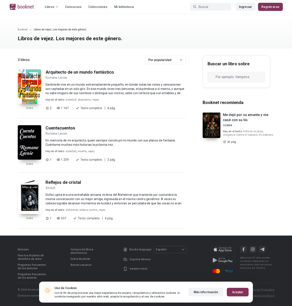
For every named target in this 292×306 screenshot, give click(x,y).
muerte (82, 151)
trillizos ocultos (253, 131)
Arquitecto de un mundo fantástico (80, 72)
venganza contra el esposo (240, 134)
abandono (84, 99)
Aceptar (237, 292)
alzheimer (72, 209)
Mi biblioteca (124, 7)
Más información (206, 292)
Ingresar (245, 7)
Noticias (23, 249)
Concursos (73, 7)
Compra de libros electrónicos (82, 251)
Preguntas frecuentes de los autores (32, 276)
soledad (71, 99)
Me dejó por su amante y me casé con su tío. (245, 117)
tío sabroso (266, 134)
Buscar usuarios (81, 264)
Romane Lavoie (56, 77)
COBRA (227, 125)
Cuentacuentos (60, 128)
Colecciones (97, 7)
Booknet (23, 29)
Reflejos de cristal (63, 182)
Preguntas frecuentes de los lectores (32, 266)
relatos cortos (88, 209)
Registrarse (270, 7)
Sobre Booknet (80, 258)
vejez (95, 99)
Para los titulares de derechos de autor (31, 257)
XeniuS (51, 188)
